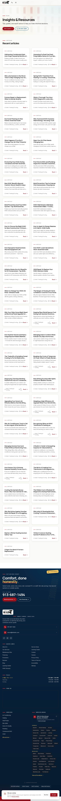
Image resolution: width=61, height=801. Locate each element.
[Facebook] (4, 638)
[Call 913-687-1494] (12, 2)
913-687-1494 (23, 28)
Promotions (5, 657)
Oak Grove (51, 764)
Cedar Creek (36, 748)
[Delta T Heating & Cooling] (6, 2)
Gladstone (35, 756)
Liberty (34, 764)
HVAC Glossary (6, 668)
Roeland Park (36, 743)
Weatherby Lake (36, 771)
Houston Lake (36, 758)
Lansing (50, 732)
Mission (40, 738)
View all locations (37, 775)
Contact (33, 652)
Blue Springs (41, 753)
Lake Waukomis (42, 761)
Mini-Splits (5, 723)
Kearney (35, 761)
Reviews (5, 660)
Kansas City (35, 732)
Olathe (54, 738)
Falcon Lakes (51, 746)
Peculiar (41, 766)
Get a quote (7, 28)
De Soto (50, 727)
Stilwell (56, 743)
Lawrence (35, 735)
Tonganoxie (35, 746)
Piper (42, 740)
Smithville (48, 769)
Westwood (43, 746)
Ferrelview (48, 753)
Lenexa (55, 735)
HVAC (4, 734)
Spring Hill (50, 743)
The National (45, 771)
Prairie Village (49, 740)
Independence (44, 758)
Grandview (49, 756)
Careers (33, 655)
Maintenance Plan (7, 652)
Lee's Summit (51, 761)
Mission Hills (47, 738)
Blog (4, 663)
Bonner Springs (42, 727)
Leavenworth (42, 735)
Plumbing (5, 728)
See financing (23, 599)
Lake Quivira (43, 732)
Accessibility (34, 663)
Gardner (54, 730)
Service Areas (35, 647)
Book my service (8, 599)
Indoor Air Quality (7, 726)
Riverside (41, 769)
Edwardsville (36, 730)
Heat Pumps (6, 720)
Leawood (50, 735)
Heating (5, 718)
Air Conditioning (7, 715)
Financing (5, 655)
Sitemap (33, 665)
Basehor (35, 727)
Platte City (47, 766)
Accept (54, 794)
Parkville (35, 766)
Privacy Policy (35, 657)
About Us (5, 647)
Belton (34, 753)
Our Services (6, 649)
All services (6, 737)
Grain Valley (42, 756)
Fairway (48, 730)
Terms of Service (36, 660)
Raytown (35, 769)
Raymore (54, 766)
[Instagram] (7, 638)
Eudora (42, 730)
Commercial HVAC (7, 731)
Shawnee (43, 743)
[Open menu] (15, 2)
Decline (46, 794)
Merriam (35, 738)
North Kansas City (42, 764)
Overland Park (36, 740)
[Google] (11, 638)
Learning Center (7, 665)
